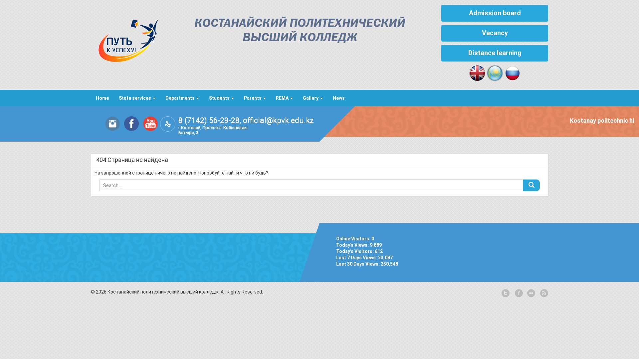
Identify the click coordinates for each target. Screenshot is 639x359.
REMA (283, 98)
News (339, 98)
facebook (518, 294)
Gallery (311, 98)
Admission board (495, 13)
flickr (531, 294)
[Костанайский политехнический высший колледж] (125, 39)
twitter (506, 294)
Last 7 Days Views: (357, 257)
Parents (253, 98)
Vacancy (495, 33)
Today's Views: (353, 245)
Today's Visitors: (355, 251)
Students (220, 98)
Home (102, 98)
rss (543, 294)
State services (135, 98)
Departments (180, 98)
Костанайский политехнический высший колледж (299, 31)
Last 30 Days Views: (358, 264)
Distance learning (495, 53)
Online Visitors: (353, 238)
